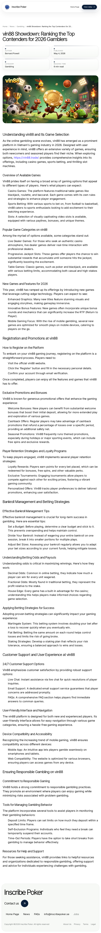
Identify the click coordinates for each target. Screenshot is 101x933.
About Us (67, 924)
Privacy (77, 924)
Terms (85, 924)
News (12, 26)
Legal (93, 924)
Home (5, 26)
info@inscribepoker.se (56, 914)
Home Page (12, 914)
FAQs (37, 914)
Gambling (20, 26)
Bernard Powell (12, 53)
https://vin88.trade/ (26, 157)
